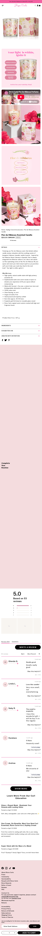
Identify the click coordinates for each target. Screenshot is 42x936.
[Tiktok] (10, 868)
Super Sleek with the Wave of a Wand (16, 846)
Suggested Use (7, 331)
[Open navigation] (2, 5)
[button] (9, 626)
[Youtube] (13, 868)
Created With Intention (10, 336)
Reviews (4, 887)
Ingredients (6, 325)
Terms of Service (7, 917)
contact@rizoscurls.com (9, 896)
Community (5, 877)
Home (3, 230)
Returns (4, 903)
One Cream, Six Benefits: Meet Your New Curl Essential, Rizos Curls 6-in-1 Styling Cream (19, 824)
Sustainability (6, 879)
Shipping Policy (6, 915)
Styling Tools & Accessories (14, 230)
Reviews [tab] (5, 642)
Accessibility (5, 906)
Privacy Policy (6, 909)
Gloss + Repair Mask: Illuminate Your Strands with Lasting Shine (16, 806)
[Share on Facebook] (2, 340)
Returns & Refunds (7, 911)
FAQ (2, 889)
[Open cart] (39, 5)
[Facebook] (2, 868)
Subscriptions (6, 913)
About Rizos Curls (7, 872)
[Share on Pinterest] (9, 340)
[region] (21, 626)
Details (4, 247)
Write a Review (30, 648)
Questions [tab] (15, 642)
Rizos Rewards (6, 883)
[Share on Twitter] (5, 340)
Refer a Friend (6, 885)
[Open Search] (35, 5)
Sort (23, 654)
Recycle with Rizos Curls (9, 881)
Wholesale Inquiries (8, 900)
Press (3, 874)
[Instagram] (6, 868)
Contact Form (16, 898)
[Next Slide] (39, 626)
